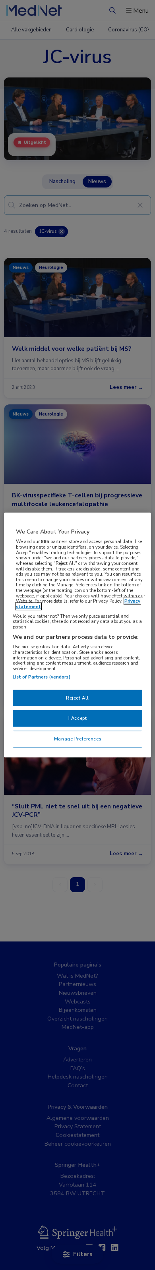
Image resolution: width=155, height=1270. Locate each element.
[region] (77, 635)
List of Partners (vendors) (41, 676)
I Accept (77, 718)
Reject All (77, 697)
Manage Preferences (77, 739)
